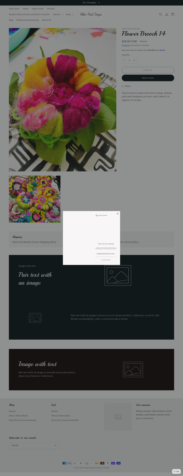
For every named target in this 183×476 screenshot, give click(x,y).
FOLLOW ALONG (105, 260)
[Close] (117, 213)
